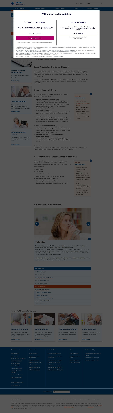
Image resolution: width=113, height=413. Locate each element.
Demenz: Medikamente (42, 295)
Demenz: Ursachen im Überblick (45, 277)
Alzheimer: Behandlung (34, 367)
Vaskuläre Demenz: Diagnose (54, 365)
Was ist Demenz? (20, 8)
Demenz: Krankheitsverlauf (43, 301)
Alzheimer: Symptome (34, 360)
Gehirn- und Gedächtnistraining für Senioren (93, 354)
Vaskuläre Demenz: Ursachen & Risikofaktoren (55, 356)
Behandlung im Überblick (43, 289)
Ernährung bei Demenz (75, 360)
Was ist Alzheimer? (33, 353)
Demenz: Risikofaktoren (43, 280)
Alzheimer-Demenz (40, 8)
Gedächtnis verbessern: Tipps (92, 357)
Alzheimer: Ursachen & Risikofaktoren (34, 356)
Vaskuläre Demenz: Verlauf (54, 362)
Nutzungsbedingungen (84, 399)
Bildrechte (93, 399)
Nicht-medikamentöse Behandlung (45, 298)
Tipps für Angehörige (75, 362)
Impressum (99, 399)
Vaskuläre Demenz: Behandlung (55, 367)
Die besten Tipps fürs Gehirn (75, 356)
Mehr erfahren (15, 339)
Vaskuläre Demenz (60, 8)
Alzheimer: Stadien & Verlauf (35, 362)
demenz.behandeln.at (16, 399)
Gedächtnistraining (92, 8)
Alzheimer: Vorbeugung (34, 369)
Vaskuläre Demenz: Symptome (55, 360)
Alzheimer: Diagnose (34, 365)
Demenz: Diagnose (41, 286)
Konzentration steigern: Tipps (91, 360)
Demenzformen (41, 274)
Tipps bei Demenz (74, 353)
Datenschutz (64, 399)
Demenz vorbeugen (41, 304)
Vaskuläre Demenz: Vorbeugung (55, 369)
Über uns (58, 399)
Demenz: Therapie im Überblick (44, 292)
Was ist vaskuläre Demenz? (54, 353)
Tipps (76, 8)
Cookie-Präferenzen (73, 399)
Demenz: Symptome (42, 283)
